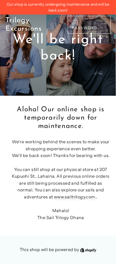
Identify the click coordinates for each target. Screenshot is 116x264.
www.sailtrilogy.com (74, 196)
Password (84, 28)
